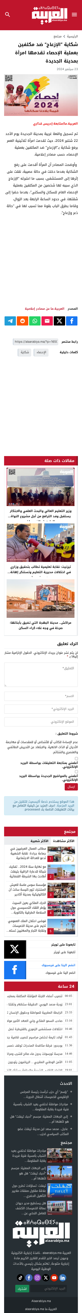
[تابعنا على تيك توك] (20, 1277)
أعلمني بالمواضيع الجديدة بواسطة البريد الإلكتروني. (48, 778)
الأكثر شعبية (40, 841)
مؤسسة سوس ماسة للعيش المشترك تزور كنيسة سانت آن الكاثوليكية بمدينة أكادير (27, 889)
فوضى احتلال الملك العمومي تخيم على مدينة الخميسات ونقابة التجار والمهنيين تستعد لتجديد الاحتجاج (27, 928)
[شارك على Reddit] (22, 321)
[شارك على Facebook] (71, 321)
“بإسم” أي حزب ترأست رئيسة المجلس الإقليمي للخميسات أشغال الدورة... (44, 1094)
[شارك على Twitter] (59, 321)
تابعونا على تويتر (64, 952)
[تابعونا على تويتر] (45, 1277)
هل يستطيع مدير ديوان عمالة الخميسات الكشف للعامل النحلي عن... (30, 1208)
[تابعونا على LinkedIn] (62, 1277)
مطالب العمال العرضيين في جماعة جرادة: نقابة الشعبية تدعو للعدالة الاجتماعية (28, 853)
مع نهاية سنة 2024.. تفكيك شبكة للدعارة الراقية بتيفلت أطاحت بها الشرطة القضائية (27, 871)
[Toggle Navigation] (75, 15)
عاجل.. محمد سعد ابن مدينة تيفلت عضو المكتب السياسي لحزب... (43, 1131)
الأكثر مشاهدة (63, 841)
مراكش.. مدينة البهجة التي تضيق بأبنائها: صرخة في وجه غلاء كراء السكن (40, 625)
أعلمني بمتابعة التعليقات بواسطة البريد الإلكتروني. (49, 765)
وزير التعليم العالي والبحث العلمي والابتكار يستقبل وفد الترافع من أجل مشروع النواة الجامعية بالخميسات (41, 516)
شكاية (25, 352)
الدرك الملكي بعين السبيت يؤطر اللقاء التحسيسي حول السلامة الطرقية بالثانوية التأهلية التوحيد (28, 910)
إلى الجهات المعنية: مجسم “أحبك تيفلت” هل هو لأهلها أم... (39, 1119)
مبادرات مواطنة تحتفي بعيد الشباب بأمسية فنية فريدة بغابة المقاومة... (41, 1106)
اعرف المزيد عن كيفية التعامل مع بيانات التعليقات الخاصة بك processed (43, 807)
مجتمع (58, 36)
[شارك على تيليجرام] (10, 321)
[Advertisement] (41, 261)
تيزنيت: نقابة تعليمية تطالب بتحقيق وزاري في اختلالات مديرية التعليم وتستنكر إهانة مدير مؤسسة (40, 572)
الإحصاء (41, 352)
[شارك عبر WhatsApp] (34, 321)
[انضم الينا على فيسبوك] (29, 1277)
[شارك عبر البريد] (47, 321)
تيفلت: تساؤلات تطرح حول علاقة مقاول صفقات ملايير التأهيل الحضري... (29, 1191)
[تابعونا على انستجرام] (37, 1277)
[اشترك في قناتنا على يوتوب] (54, 1277)
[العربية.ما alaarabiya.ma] (41, 1233)
